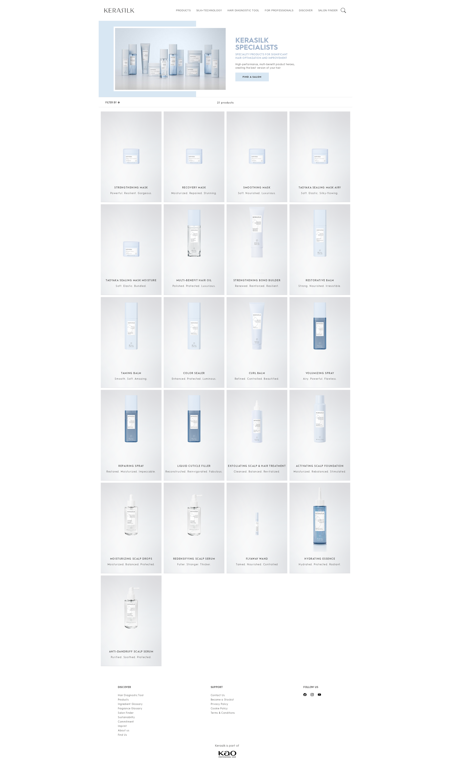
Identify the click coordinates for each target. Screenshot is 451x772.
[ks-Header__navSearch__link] (343, 10)
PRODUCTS (183, 10)
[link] (139, 10)
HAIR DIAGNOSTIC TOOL (243, 10)
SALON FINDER (328, 10)
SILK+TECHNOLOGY (209, 10)
